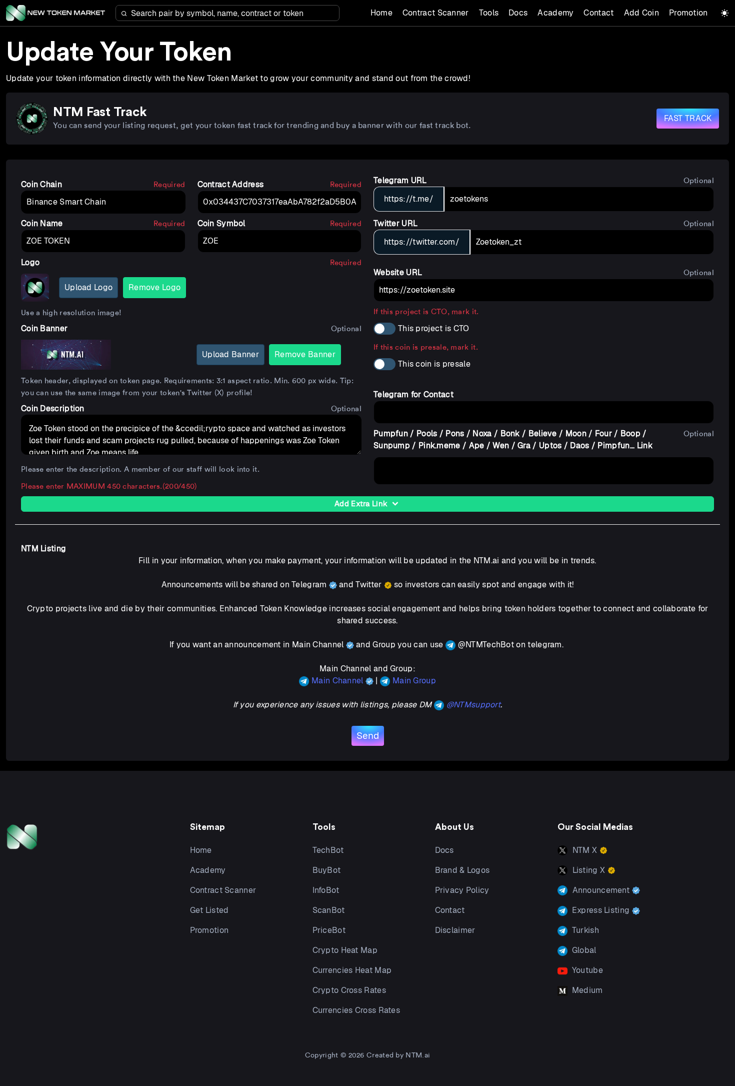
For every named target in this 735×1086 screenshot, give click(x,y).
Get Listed (209, 910)
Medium (586, 990)
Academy (556, 13)
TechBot (328, 850)
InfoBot (326, 890)
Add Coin (641, 13)
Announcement (601, 890)
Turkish (584, 930)
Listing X (589, 870)
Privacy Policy (462, 890)
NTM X (585, 850)
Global (583, 950)
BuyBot (326, 870)
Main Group (414, 680)
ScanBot (328, 910)
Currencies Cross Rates (356, 1010)
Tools (489, 13)
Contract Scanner (435, 13)
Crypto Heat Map (345, 950)
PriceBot (329, 930)
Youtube (586, 970)
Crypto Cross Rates (349, 990)
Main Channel (339, 680)
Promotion (688, 13)
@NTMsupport (473, 704)
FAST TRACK (688, 118)
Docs (518, 13)
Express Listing (601, 910)
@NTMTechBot (486, 644)
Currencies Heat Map (352, 970)
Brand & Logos (462, 870)
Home (381, 13)
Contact (599, 13)
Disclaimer (455, 930)
